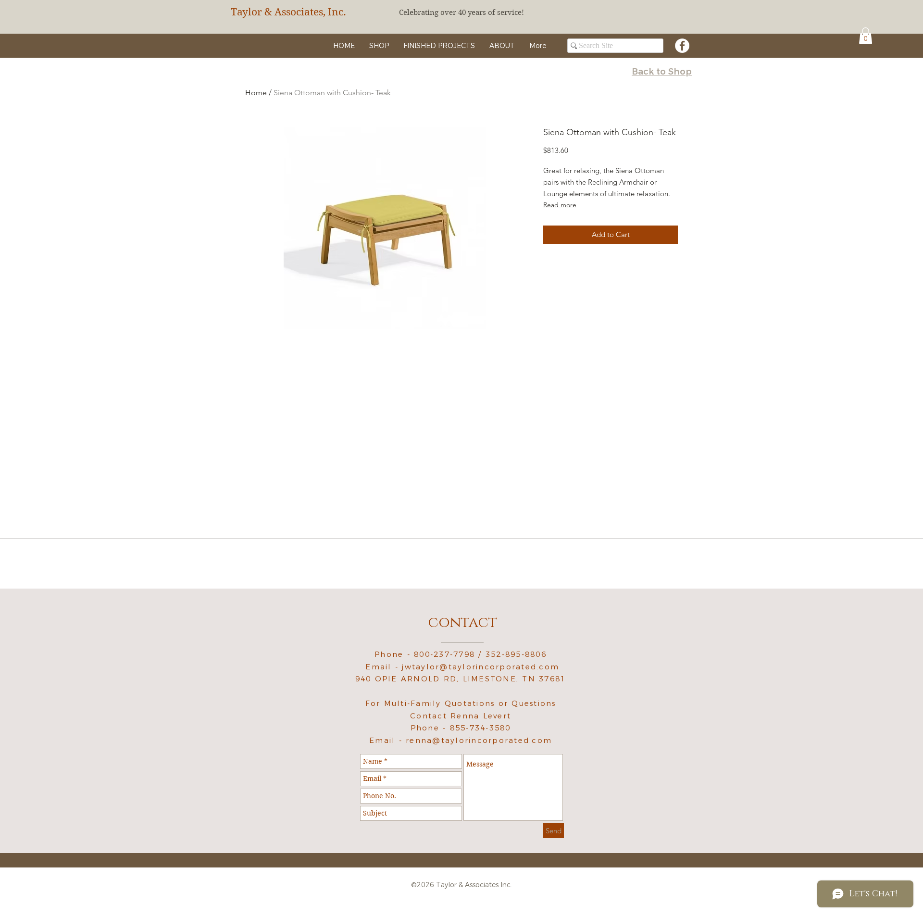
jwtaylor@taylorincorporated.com (480, 666)
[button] (866, 35)
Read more (559, 205)
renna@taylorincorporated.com (479, 740)
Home (256, 92)
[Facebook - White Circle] (682, 45)
